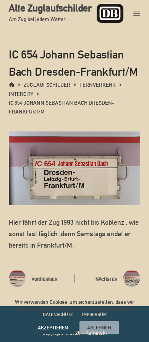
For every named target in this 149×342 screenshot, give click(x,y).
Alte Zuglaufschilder (50, 8)
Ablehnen (99, 328)
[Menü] (136, 13)
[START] (12, 85)
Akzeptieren (53, 328)
